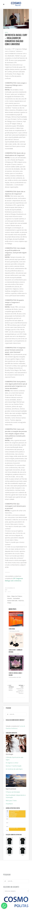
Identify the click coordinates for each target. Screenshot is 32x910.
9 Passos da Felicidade (13, 792)
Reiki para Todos (11, 800)
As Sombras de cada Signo (14, 769)
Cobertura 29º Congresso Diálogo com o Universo (19, 691)
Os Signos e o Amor (12, 763)
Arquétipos (9, 804)
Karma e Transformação (13, 766)
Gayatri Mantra (11, 689)
